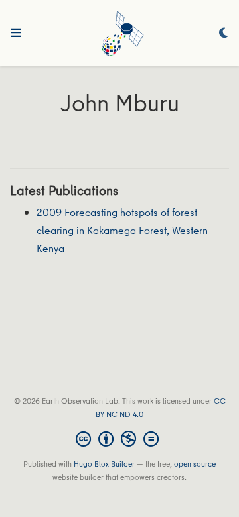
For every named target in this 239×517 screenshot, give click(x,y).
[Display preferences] (223, 33)
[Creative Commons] (120, 439)
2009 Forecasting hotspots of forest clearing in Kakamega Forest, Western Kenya (122, 230)
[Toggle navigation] (16, 33)
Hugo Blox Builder (104, 463)
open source (195, 463)
